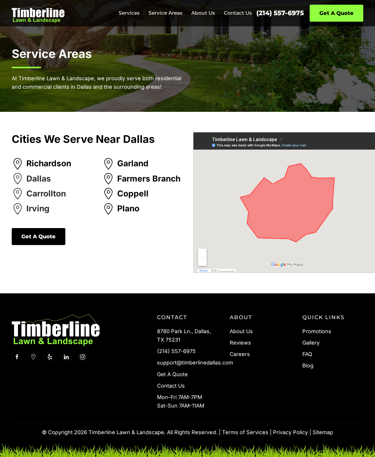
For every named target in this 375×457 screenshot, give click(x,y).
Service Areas (166, 13)
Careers (240, 354)
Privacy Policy (290, 432)
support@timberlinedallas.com (195, 363)
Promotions (316, 331)
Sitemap (323, 432)
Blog (307, 365)
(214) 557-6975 (280, 13)
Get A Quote (336, 13)
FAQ (307, 354)
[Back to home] (38, 13)
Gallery (311, 343)
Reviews (240, 343)
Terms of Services (245, 432)
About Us (241, 331)
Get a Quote (38, 236)
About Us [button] (203, 13)
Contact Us (238, 13)
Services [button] (129, 13)
